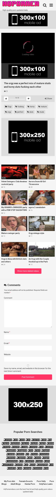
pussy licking (43, 465)
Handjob (11, 454)
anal (16, 440)
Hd (28, 454)
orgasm (40, 461)
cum (42, 447)
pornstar (20, 465)
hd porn (35, 454)
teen (20, 468)
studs (41, 112)
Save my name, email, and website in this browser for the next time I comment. (27, 369)
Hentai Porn (30, 484)
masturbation (13, 461)
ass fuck (36, 440)
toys (47, 468)
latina (31, 458)
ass (29, 440)
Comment (8, 298)
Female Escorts (26, 481)
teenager (28, 468)
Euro (31, 450)
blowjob (7, 447)
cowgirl (25, 447)
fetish (38, 450)
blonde (51, 443)
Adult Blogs (16, 484)
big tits (43, 443)
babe (45, 440)
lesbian (38, 458)
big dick (35, 443)
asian (23, 440)
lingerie (46, 458)
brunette (16, 447)
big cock (26, 443)
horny (32, 107)
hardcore (21, 454)
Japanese (22, 458)
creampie (34, 447)
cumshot (50, 447)
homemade (45, 454)
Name (7, 332)
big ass (6, 443)
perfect (20, 112)
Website (7, 354)
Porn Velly (41, 481)
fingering (46, 450)
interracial (12, 458)
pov (27, 465)
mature (43, 107)
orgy (9, 112)
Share (49, 99)
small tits (12, 468)
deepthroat (12, 450)
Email (7, 343)
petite (48, 461)
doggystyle (23, 450)
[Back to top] (51, 491)
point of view (9, 465)
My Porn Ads (9, 481)
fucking (20, 107)
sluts (31, 112)
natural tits (30, 461)
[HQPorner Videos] (20, 4)
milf (22, 461)
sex (52, 465)
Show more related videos (28, 271)
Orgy (9, 107)
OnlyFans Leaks (46, 484)
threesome (38, 468)
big (50, 440)
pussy (33, 465)
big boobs (16, 443)
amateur (9, 440)
